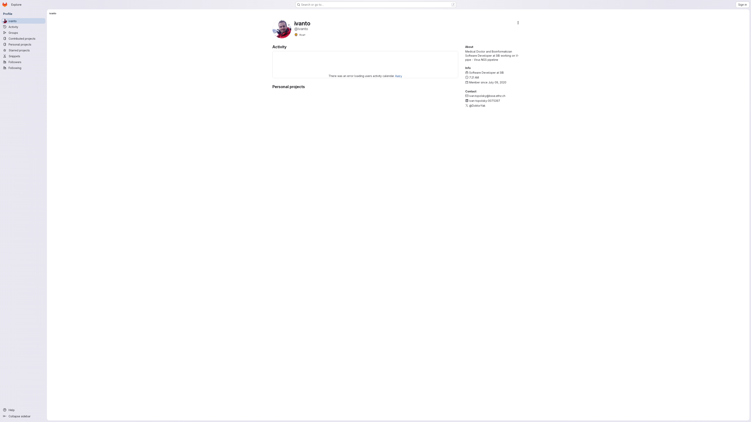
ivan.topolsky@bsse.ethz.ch (487, 95)
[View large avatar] (281, 28)
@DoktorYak (477, 105)
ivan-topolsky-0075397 (484, 100)
